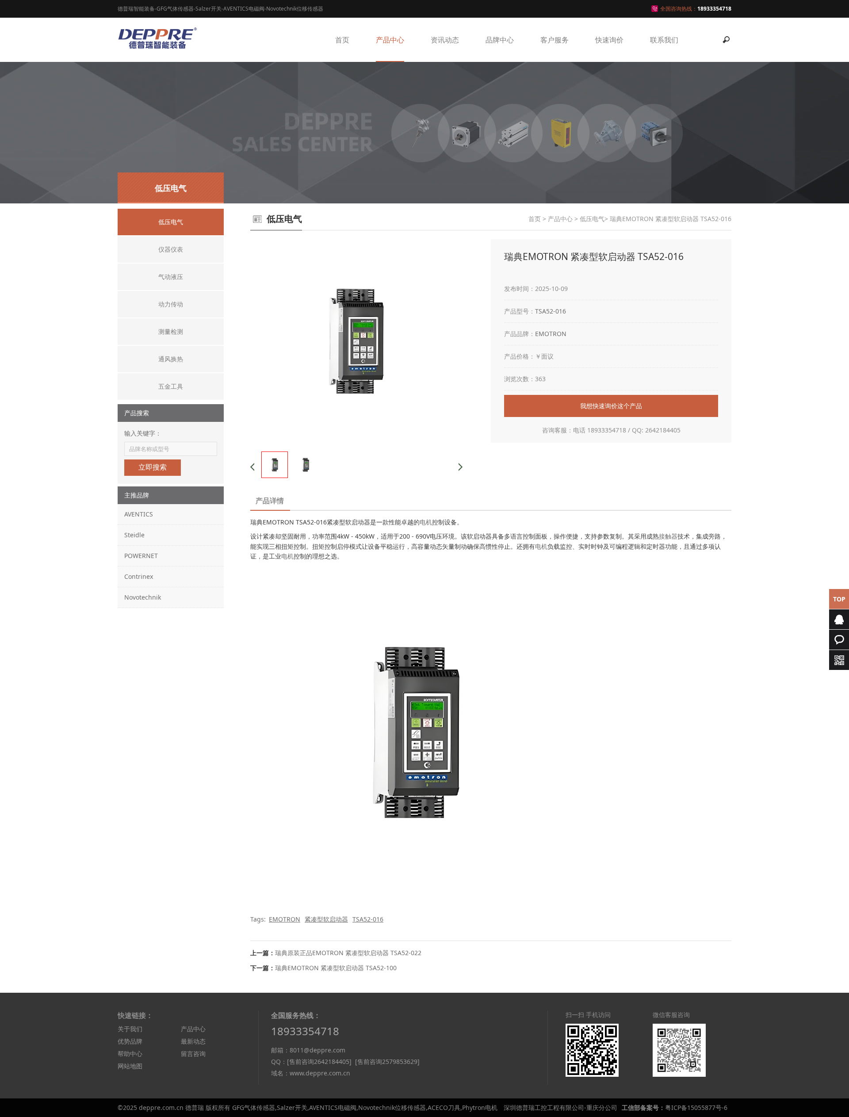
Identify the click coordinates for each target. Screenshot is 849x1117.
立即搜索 (152, 467)
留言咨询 (193, 1053)
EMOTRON (550, 333)
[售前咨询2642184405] (319, 1061)
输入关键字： (142, 433)
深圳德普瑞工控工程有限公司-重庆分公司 (560, 1107)
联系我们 (664, 40)
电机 (426, 522)
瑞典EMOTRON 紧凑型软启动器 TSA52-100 (336, 968)
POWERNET (141, 555)
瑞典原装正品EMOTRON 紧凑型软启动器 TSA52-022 (348, 953)
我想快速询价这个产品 (611, 406)
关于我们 (130, 1029)
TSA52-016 (550, 311)
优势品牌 (130, 1041)
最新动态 (193, 1041)
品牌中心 (500, 40)
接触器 (668, 536)
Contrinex (138, 576)
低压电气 (592, 218)
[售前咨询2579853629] (387, 1061)
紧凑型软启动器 (326, 919)
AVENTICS (138, 514)
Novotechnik (142, 597)
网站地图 (130, 1066)
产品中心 (390, 40)
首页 (342, 40)
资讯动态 (445, 40)
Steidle (134, 535)
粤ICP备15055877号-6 (696, 1107)
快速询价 (609, 40)
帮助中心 (130, 1053)
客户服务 (554, 40)
